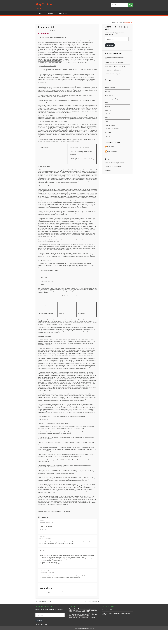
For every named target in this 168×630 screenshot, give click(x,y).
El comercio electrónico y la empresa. (87, 609)
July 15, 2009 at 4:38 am (45, 538)
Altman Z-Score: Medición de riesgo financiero (114, 58)
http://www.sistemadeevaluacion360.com (51, 564)
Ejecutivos (109, 114)
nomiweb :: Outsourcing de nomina (114, 163)
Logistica (107, 106)
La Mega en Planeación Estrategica (114, 62)
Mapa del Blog (63, 13)
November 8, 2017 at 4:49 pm (46, 572)
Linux (106, 102)
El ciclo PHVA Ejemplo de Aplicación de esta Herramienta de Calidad (116, 614)
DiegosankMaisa (73, 609)
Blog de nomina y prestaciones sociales (115, 66)
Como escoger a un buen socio (113, 70)
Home (40, 13)
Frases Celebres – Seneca (43, 601)
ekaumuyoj (71, 610)
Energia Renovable (110, 87)
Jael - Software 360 (44, 571)
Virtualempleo (108, 170)
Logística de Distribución (91, 601)
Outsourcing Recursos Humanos (113, 166)
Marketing (107, 117)
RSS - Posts (110, 147)
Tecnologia (108, 132)
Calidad (107, 84)
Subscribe (39, 620)
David (40, 550)
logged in (49, 592)
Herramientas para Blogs (111, 99)
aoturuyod (71, 614)
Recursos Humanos (56, 511)
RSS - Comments (112, 151)
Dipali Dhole (91, 628)
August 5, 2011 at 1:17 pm (45, 552)
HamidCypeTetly (72, 613)
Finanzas (107, 91)
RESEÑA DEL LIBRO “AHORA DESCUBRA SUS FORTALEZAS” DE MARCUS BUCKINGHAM (83, 611)
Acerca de (50, 13)
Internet (108, 136)
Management (119, 22)
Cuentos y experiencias (112, 129)
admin (53, 30)
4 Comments (67, 511)
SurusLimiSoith (72, 617)
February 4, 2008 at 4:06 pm (46, 522)
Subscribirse (109, 45)
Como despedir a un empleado (113, 74)
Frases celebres (109, 95)
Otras (106, 121)
